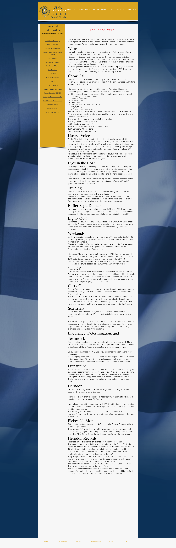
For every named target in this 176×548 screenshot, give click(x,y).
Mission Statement (52, 108)
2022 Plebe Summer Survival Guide (52, 33)
